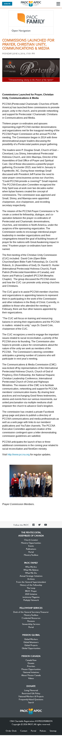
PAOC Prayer (31, 591)
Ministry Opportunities (31, 542)
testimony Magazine (31, 597)
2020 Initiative (31, 594)
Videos (31, 678)
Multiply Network (31, 600)
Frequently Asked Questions (31, 699)
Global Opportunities (31, 648)
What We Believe (31, 569)
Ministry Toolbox (31, 554)
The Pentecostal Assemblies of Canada (31, 4)
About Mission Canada (31, 675)
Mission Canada (31, 656)
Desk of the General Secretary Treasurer (31, 611)
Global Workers (31, 639)
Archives (31, 578)
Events (31, 545)
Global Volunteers (31, 642)
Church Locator (31, 539)
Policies (43, 730)
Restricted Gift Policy (31, 693)
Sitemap (53, 730)
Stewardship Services (31, 624)
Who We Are (31, 566)
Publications (31, 548)
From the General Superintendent (31, 581)
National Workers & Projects (31, 696)
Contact (23, 730)
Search (31, 702)
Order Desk (11, 730)
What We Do (31, 572)
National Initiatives (31, 672)
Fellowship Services (31, 607)
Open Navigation (21, 30)
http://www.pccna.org (19, 454)
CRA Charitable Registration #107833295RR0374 (31, 721)
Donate (7, 4)
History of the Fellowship (31, 584)
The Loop (31, 587)
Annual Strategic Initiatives (31, 575)
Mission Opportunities (31, 669)
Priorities (31, 666)
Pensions (31, 621)
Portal (31, 551)
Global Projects (31, 645)
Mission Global (31, 634)
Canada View (31, 660)
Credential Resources (31, 618)
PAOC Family (31, 18)
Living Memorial (31, 690)
